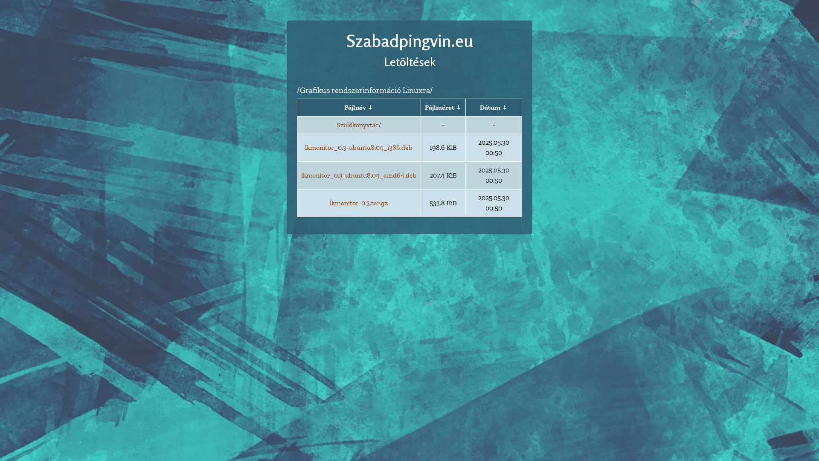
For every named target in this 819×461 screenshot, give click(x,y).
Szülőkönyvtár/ (359, 125)
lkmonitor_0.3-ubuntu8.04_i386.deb (358, 147)
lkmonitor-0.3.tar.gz (359, 203)
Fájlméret (439, 107)
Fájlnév (355, 107)
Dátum (490, 107)
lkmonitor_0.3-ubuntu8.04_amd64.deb (359, 175)
